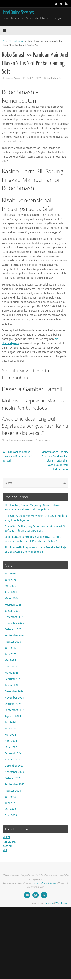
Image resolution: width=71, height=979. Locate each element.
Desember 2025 (14, 617)
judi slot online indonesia (19, 439)
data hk (7, 846)
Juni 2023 (10, 803)
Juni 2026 (10, 579)
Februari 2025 (13, 679)
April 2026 (11, 592)
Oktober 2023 (13, 778)
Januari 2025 (12, 685)
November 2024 (14, 697)
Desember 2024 (14, 691)
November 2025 (14, 623)
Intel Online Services (18, 12)
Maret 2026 (12, 598)
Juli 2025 (10, 648)
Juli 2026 (10, 573)
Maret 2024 (12, 747)
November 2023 (14, 772)
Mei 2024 (10, 734)
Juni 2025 (10, 654)
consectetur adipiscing (44, 883)
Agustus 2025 (13, 641)
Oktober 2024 (13, 703)
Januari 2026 (12, 611)
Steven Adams (13, 78)
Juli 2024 (10, 722)
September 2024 (15, 710)
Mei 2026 (10, 586)
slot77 (6, 837)
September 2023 (15, 784)
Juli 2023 (10, 796)
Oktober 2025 (13, 629)
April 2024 (11, 741)
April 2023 (11, 815)
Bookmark (44, 439)
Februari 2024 (13, 753)
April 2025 (11, 666)
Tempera (48, 902)
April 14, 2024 (34, 78)
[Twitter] (61, 3)
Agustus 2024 (13, 716)
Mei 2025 (10, 660)
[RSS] (66, 3)
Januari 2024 (12, 759)
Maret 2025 (12, 672)
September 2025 (15, 635)
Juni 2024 (10, 728)
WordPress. (61, 902)
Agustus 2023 (13, 790)
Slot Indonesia (16, 41)
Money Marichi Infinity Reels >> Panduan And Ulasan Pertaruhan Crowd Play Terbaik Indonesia (54, 460)
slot (5, 850)
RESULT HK (9, 841)
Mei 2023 (10, 809)
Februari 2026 (13, 604)
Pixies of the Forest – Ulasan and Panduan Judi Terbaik (17, 456)
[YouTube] (56, 3)
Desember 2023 (14, 765)
